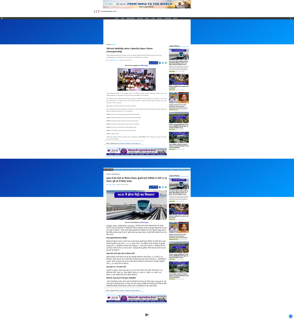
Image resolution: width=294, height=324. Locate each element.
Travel (122, 18)
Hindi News (115, 174)
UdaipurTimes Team (113, 60)
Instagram (128, 143)
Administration (131, 18)
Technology (168, 18)
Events (175, 18)
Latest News (174, 46)
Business (159, 18)
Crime (153, 18)
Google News (137, 143)
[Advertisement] (147, 30)
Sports (147, 18)
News (116, 18)
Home (108, 44)
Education (140, 18)
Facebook (121, 143)
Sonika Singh (111, 184)
